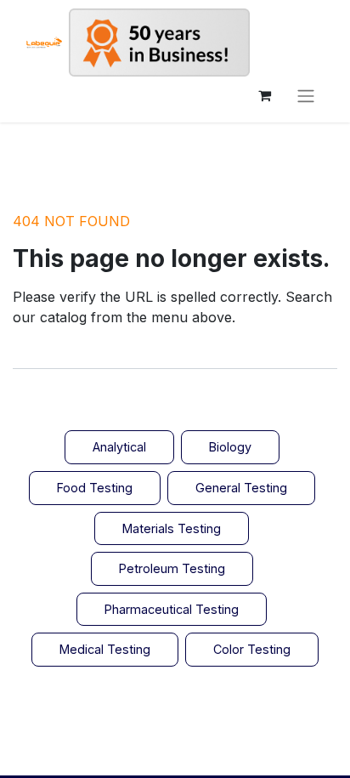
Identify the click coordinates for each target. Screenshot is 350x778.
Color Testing (252, 649)
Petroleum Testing (172, 568)
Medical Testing (104, 649)
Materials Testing (171, 528)
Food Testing (95, 487)
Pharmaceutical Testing (171, 609)
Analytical (119, 447)
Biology (230, 447)
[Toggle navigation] (306, 95)
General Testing (241, 487)
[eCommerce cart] (264, 95)
